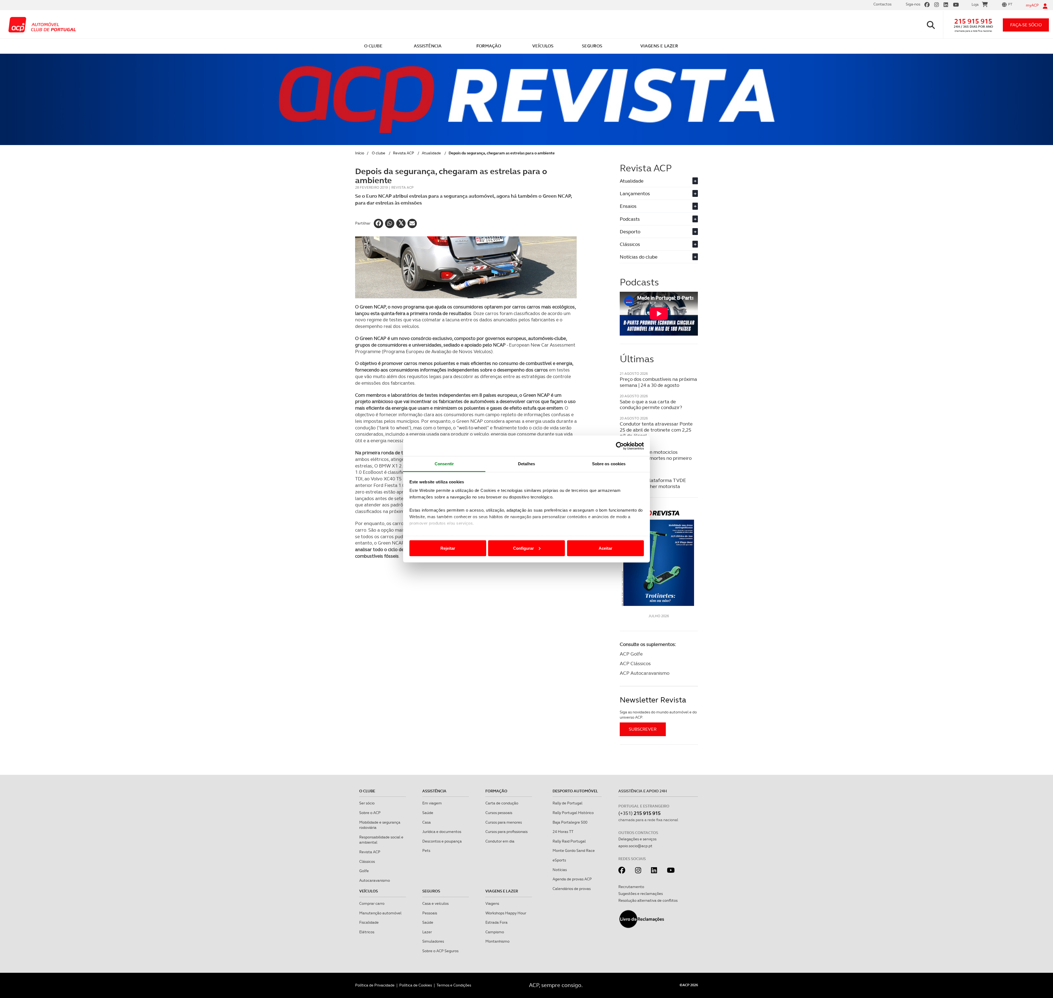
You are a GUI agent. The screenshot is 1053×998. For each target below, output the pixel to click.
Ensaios (658, 206)
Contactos (882, 4)
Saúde (427, 812)
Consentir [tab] (444, 463)
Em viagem (432, 803)
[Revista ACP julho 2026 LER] (659, 558)
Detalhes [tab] (526, 463)
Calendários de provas (572, 888)
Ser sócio (367, 803)
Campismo (494, 931)
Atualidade (431, 153)
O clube (378, 153)
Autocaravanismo (374, 880)
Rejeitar (447, 548)
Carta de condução (501, 803)
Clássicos (658, 244)
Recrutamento (631, 886)
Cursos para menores (503, 822)
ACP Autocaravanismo (644, 673)
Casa (426, 822)
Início (359, 153)
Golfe (364, 870)
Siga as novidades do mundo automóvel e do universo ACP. (658, 715)
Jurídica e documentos (441, 831)
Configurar (523, 548)
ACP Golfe (631, 654)
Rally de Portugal (567, 803)
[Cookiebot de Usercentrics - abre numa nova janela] (620, 446)
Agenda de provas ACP (572, 879)
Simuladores (433, 941)
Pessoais (429, 913)
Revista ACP (403, 153)
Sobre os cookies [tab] (609, 463)
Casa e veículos (435, 903)
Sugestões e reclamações (640, 893)
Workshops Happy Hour (505, 913)
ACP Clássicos (635, 663)
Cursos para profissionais (506, 831)
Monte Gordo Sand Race (574, 850)
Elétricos (366, 931)
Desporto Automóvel (575, 791)
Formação (496, 791)
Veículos (368, 891)
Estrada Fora (496, 922)
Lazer (427, 931)
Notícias (560, 869)
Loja (975, 4)
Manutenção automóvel (380, 913)
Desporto (658, 231)
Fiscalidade (369, 922)
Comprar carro (371, 903)
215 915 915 (973, 21)
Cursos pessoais (498, 812)
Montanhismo (497, 941)
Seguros (431, 891)
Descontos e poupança (442, 841)
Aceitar (605, 548)
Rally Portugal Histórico (573, 812)
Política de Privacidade (375, 985)
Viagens (492, 903)
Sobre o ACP (370, 812)
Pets (426, 850)
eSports (559, 860)
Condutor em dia (499, 841)
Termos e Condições (454, 985)
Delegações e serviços (637, 839)
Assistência (434, 791)
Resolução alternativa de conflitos (648, 900)
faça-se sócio (1026, 25)
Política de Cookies (415, 985)
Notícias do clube (658, 257)
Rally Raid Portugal (569, 841)
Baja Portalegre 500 (570, 822)
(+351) (639, 813)
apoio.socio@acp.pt (635, 845)
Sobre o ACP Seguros (440, 950)
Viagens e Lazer (501, 891)
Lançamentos (658, 193)
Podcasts (658, 219)
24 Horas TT (563, 831)
